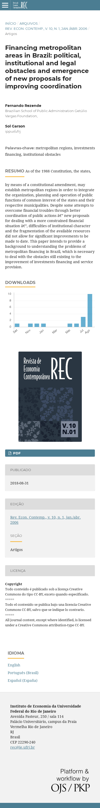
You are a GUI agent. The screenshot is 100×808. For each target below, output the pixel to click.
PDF (16, 453)
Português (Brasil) (23, 672)
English (14, 665)
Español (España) (22, 680)
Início (10, 23)
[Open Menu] (5, 5)
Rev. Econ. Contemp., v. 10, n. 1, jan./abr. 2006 (46, 28)
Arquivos (28, 23)
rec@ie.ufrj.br (22, 747)
